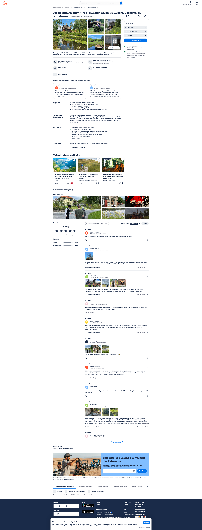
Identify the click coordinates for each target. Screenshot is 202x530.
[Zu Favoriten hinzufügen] (74, 159)
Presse (125, 512)
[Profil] (197, 2)
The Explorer (127, 517)
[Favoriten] (184, 2)
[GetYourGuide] (5, 3)
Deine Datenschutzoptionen (103, 512)
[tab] (64, 487)
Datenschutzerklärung (101, 509)
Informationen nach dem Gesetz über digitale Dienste (109, 517)
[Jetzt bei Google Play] (88, 506)
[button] (60, 16)
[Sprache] (190, 2)
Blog (125, 509)
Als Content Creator (140, 509)
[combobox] (135, 223)
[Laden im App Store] (88, 512)
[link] (64, 171)
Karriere (126, 507)
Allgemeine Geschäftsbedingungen (104, 514)
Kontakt (98, 504)
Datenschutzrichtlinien (69, 479)
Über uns (126, 504)
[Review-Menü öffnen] (147, 233)
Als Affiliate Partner (140, 511)
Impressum (98, 507)
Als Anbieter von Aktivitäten (139, 505)
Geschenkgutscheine (129, 514)
